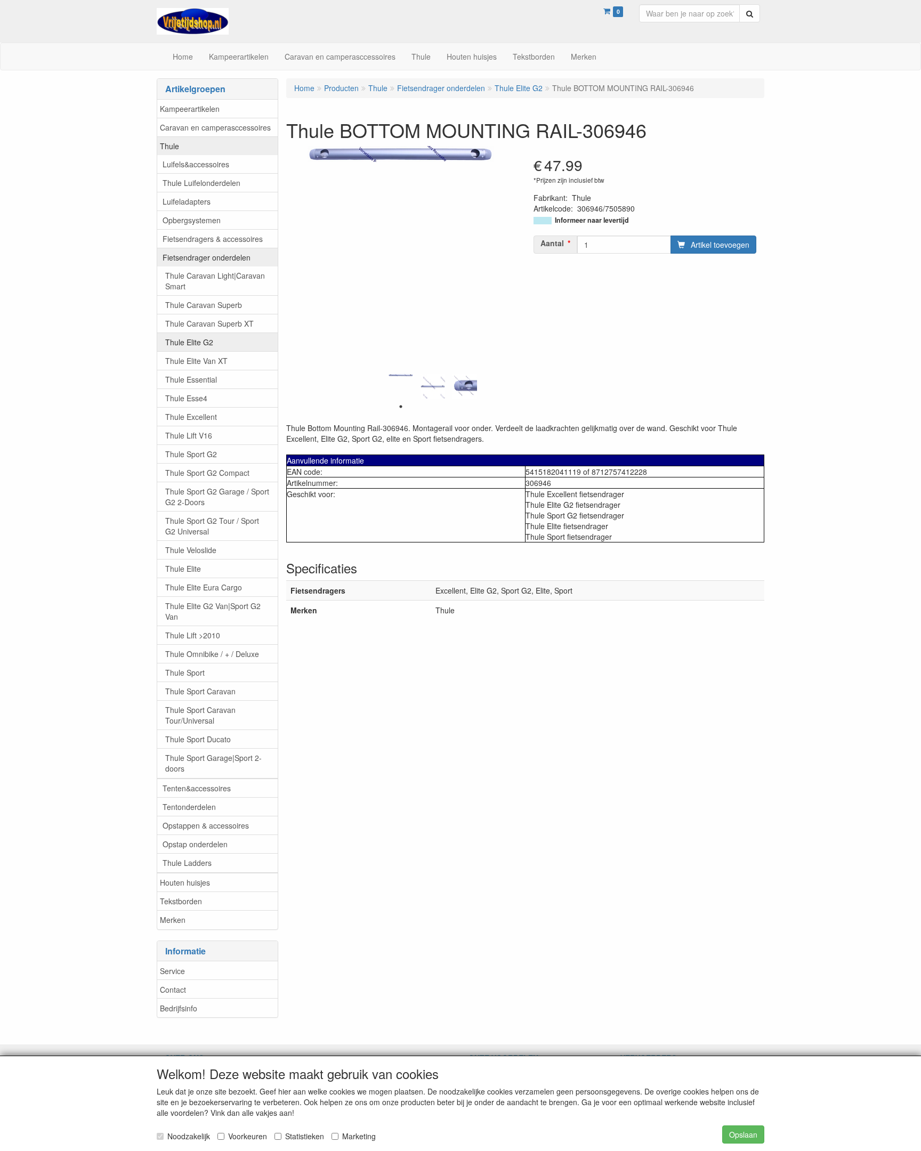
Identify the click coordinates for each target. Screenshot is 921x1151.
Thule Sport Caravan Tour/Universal (200, 715)
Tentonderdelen (189, 806)
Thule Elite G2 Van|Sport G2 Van (213, 611)
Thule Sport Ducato (198, 739)
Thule (169, 146)
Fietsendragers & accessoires (213, 238)
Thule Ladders (187, 862)
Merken (172, 919)
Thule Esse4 (186, 398)
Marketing (359, 1136)
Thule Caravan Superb (203, 304)
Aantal (552, 243)
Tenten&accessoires (197, 788)
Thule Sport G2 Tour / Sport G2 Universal (212, 526)
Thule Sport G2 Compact (207, 472)
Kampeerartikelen (190, 108)
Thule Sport (185, 672)
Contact (173, 989)
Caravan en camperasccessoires (215, 127)
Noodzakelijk (188, 1136)
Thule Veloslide (190, 550)
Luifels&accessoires (196, 164)
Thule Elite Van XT (196, 360)
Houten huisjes (185, 882)
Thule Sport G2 (191, 454)
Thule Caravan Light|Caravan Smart (215, 280)
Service (172, 971)
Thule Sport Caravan (200, 691)
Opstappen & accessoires (206, 825)
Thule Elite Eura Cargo (203, 587)
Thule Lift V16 (188, 435)
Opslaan (743, 1134)
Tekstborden (181, 901)
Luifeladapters (187, 201)
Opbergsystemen (192, 220)
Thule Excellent (191, 416)
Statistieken (304, 1136)
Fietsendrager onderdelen (207, 257)
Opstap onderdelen (195, 844)
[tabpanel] (401, 375)
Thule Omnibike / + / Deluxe (212, 654)
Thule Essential (191, 379)
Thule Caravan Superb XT (209, 323)
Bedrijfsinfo (178, 1008)
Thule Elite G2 (189, 342)
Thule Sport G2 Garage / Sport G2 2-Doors (217, 496)
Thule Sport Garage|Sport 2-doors (213, 763)
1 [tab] (400, 406)
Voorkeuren (247, 1136)
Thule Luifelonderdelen (201, 182)
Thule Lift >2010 (192, 635)
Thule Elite (183, 568)
